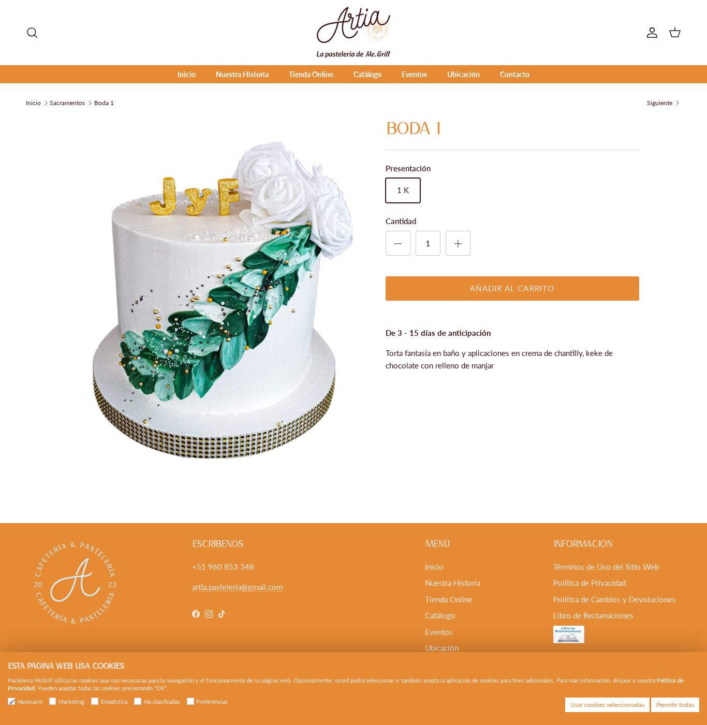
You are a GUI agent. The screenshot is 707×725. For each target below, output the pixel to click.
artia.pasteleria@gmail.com (237, 586)
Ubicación (463, 74)
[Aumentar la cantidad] (458, 243)
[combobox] (512, 378)
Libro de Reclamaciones (593, 615)
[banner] (512, 359)
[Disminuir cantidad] (398, 243)
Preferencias (212, 701)
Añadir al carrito (512, 288)
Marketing (71, 701)
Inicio (187, 74)
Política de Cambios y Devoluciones (614, 599)
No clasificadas (162, 701)
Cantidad (401, 221)
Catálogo (367, 74)
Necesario (30, 701)
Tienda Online (311, 74)
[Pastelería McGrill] (353, 32)
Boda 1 (104, 103)
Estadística (114, 701)
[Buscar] (32, 32)
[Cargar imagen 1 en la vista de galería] (215, 302)
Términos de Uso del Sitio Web (606, 566)
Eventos (414, 74)
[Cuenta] (650, 32)
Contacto (514, 74)
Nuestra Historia (242, 74)
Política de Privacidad (589, 582)
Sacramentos (67, 103)
